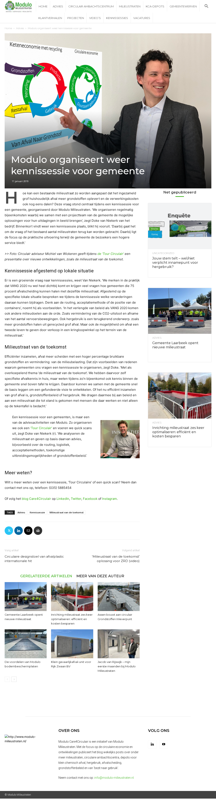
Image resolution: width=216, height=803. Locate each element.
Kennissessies (117, 18)
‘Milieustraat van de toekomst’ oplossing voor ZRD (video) (116, 558)
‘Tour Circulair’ (41, 428)
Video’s (95, 18)
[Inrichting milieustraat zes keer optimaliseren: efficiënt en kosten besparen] (72, 596)
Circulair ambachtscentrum (91, 6)
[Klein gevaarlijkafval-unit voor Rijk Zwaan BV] (72, 643)
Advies (58, 6)
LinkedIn (63, 499)
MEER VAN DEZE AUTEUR (100, 576)
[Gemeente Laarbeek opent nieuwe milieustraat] (26, 596)
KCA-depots (155, 6)
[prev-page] (7, 679)
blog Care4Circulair (36, 499)
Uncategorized (163, 253)
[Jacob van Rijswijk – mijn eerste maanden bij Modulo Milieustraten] (119, 643)
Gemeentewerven (183, 6)
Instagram (109, 499)
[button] (206, 7)
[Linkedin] (18, 530)
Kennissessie (37, 512)
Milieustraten (129, 6)
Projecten (75, 18)
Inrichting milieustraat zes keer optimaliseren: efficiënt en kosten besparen (72, 619)
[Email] (28, 530)
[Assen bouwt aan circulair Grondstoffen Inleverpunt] (119, 596)
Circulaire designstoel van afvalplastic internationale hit (34, 558)
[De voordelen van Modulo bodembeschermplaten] (26, 643)
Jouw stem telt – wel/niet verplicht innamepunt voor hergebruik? (175, 262)
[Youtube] (163, 744)
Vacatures (141, 18)
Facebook (90, 499)
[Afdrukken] (38, 530)
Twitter (76, 499)
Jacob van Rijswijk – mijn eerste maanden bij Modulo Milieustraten (117, 666)
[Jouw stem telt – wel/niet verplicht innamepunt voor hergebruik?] (179, 226)
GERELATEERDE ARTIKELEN (46, 576)
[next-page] (14, 679)
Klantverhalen (50, 18)
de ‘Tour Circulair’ (110, 254)
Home (43, 6)
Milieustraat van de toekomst (67, 512)
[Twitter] (9, 530)
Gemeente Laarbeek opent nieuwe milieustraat (175, 345)
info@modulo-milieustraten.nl (114, 777)
